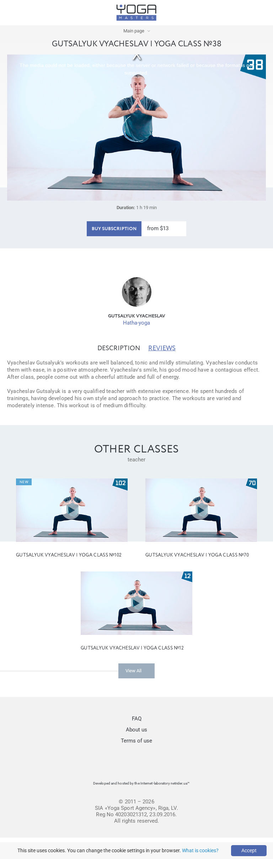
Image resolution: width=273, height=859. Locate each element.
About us (136, 729)
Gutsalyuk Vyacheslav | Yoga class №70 (197, 555)
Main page (133, 30)
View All (133, 670)
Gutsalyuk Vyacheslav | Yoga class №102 (69, 555)
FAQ (136, 718)
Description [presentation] (118, 348)
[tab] (118, 348)
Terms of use (136, 741)
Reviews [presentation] (162, 348)
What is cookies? (200, 850)
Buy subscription (114, 229)
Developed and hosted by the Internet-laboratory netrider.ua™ (141, 783)
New (24, 482)
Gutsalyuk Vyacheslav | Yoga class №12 (132, 648)
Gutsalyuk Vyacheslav (136, 316)
